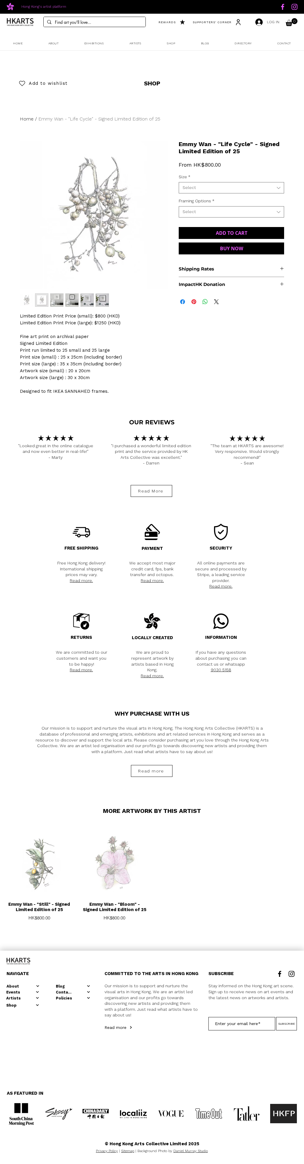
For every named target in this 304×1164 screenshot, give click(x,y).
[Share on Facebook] (182, 301)
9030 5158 (221, 669)
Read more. (81, 580)
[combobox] (231, 187)
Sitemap (127, 1151)
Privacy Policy (107, 1151)
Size (184, 176)
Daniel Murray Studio (190, 1151)
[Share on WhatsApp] (205, 301)
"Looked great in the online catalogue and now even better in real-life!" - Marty (55, 451)
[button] (291, 22)
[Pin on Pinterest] (193, 301)
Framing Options (196, 200)
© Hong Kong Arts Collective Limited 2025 (152, 1143)
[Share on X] (216, 301)
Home (27, 119)
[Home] (283, 7)
